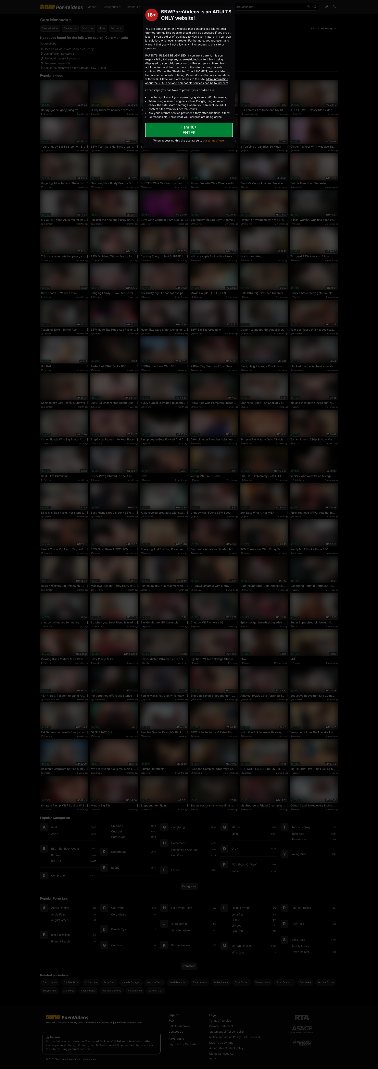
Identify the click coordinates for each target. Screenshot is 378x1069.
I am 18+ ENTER (189, 130)
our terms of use (213, 140)
